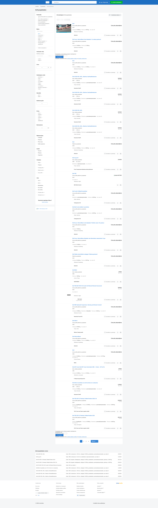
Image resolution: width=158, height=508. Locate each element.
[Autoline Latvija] (39, 2)
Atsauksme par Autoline (60, 492)
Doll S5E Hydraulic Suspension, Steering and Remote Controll (86, 304)
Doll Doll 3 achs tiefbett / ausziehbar (80, 207)
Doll (73, 23)
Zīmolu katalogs (59, 494)
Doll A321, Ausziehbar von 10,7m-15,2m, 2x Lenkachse (85, 382)
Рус (38, 495)
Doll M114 (74, 270)
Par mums (37, 486)
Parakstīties (59, 56)
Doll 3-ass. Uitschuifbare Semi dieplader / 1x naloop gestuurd (86, 39)
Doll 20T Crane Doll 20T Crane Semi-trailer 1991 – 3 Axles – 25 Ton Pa (88, 367)
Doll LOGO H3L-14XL (77, 110)
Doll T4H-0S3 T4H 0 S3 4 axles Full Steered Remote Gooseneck (87, 285)
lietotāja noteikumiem (82, 58)
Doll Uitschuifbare (76, 336)
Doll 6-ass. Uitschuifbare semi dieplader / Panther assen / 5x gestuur (88, 222)
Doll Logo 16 (75, 157)
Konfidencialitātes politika (61, 488)
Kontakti (37, 490)
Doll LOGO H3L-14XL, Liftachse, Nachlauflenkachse (84, 76)
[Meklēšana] (53, 2)
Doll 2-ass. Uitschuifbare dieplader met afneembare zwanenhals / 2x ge (88, 238)
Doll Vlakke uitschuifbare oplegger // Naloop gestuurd (84, 254)
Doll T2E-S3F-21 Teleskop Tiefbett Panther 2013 (83, 415)
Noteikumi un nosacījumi (61, 486)
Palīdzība (37, 488)
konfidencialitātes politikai (72, 58)
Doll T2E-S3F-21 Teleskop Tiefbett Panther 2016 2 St (84, 398)
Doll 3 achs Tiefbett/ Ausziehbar (79, 191)
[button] (118, 35)
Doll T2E (74, 173)
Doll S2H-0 (74, 320)
